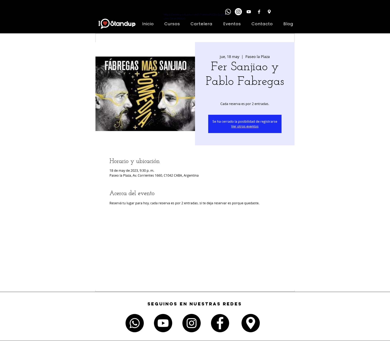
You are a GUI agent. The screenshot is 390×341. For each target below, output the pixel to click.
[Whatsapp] (228, 11)
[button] (282, 11)
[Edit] (269, 11)
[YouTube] (248, 11)
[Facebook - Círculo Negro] (220, 323)
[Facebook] (259, 11)
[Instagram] (238, 11)
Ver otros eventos (245, 126)
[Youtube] (163, 323)
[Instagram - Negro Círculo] (191, 323)
